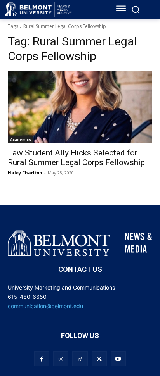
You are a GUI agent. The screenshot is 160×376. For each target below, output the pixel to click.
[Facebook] (41, 358)
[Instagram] (60, 358)
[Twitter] (99, 358)
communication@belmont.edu (45, 306)
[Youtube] (118, 358)
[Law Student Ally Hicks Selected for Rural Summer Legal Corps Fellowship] (80, 107)
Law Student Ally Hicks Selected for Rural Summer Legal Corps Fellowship (76, 157)
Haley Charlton (25, 173)
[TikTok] (79, 358)
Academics (20, 139)
